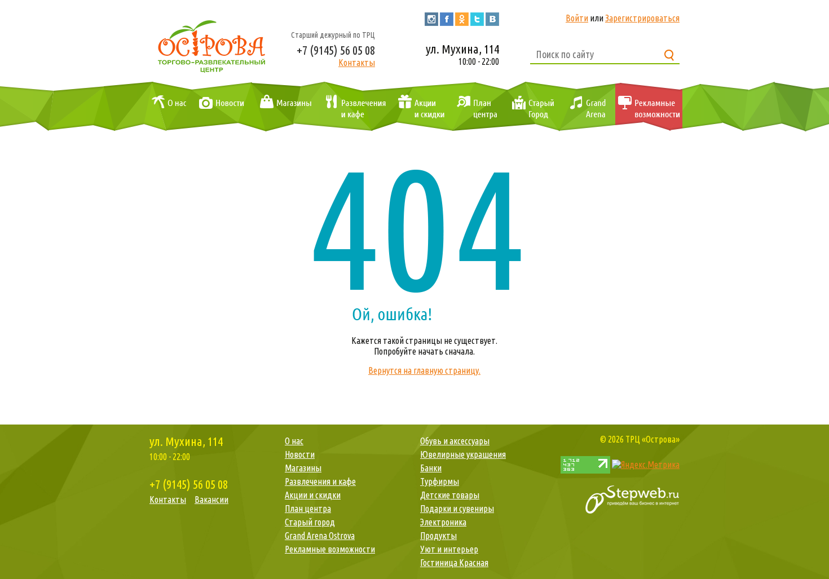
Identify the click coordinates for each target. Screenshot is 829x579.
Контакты (356, 63)
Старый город (532, 107)
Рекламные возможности (648, 107)
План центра (475, 107)
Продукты (438, 536)
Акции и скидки (418, 107)
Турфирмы (439, 481)
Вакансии (211, 499)
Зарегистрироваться (642, 18)
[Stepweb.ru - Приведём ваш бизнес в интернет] (632, 498)
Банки (431, 468)
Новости (219, 107)
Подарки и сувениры (457, 508)
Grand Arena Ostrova (586, 107)
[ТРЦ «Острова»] (211, 45)
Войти (577, 18)
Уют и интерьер (449, 549)
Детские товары (449, 495)
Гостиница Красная (454, 563)
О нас (166, 107)
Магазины (283, 107)
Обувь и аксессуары (455, 441)
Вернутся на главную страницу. (424, 370)
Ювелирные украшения (463, 454)
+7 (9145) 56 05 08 (336, 50)
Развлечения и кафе (353, 107)
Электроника (443, 522)
